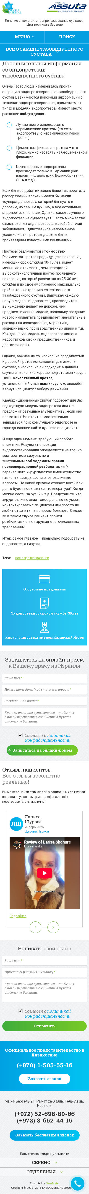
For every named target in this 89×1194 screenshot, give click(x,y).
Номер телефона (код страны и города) (38, 690)
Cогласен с (48, 738)
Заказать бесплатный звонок (44, 1135)
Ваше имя (13, 678)
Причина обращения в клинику (30, 972)
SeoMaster (52, 1183)
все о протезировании (32, 558)
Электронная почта (22, 701)
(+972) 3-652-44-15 (45, 1120)
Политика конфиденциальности (44, 1154)
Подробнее (18, 916)
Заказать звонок (44, 1079)
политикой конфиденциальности (48, 738)
